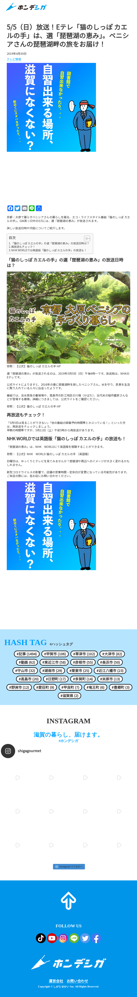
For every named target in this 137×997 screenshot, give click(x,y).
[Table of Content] (87, 238)
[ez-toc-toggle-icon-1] (85, 238)
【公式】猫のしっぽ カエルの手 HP (38, 366)
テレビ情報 (14, 59)
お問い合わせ (77, 981)
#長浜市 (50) (110, 662)
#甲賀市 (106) (55, 654)
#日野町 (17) (56, 679)
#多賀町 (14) (83, 679)
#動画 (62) (27, 662)
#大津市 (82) (112, 654)
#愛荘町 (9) (45, 687)
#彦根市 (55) (83, 662)
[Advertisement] (68, 177)
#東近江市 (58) (54, 662)
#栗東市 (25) (79, 670)
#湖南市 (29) (52, 670)
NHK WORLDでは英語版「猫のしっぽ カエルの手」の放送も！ (49, 250)
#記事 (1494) (27, 654)
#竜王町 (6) (96, 687)
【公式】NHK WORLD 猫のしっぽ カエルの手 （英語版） (53, 454)
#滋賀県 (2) (69, 695)
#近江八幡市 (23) (110, 670)
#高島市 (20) (29, 679)
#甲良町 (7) (70, 687)
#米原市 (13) (110, 679)
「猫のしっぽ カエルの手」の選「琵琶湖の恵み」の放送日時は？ (50, 243)
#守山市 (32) (25, 670)
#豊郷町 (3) (121, 687)
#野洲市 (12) (19, 687)
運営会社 (56, 981)
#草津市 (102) (84, 654)
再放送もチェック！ (23, 246)
